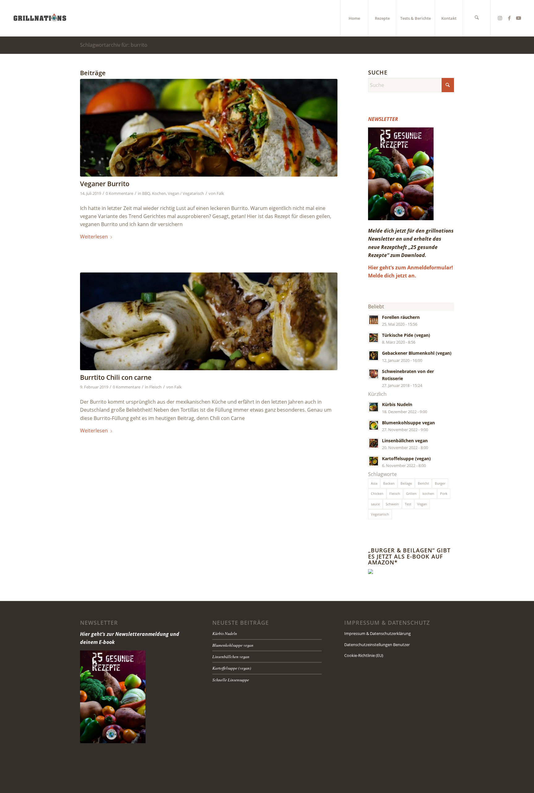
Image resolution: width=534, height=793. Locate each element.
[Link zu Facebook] (509, 18)
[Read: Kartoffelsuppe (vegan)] (373, 461)
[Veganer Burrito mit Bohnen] (208, 128)
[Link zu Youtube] (518, 18)
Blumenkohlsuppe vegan (408, 423)
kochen (428, 493)
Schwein (392, 504)
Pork (443, 493)
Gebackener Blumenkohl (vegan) (416, 353)
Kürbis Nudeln (397, 404)
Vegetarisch (380, 514)
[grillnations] (40, 18)
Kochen (159, 193)
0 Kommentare (119, 193)
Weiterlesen (94, 236)
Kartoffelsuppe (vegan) (406, 458)
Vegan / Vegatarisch (186, 193)
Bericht (423, 483)
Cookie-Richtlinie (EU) (363, 655)
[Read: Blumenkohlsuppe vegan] (373, 425)
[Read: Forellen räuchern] (373, 319)
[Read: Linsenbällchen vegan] (373, 443)
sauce (375, 504)
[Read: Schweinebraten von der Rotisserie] (373, 373)
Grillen (411, 493)
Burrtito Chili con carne (115, 377)
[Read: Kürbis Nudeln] (373, 407)
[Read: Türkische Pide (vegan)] (373, 337)
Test (408, 504)
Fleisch (155, 387)
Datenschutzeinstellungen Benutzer (377, 644)
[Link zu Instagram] (500, 18)
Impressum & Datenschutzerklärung (377, 633)
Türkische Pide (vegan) (406, 335)
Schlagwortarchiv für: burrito (113, 44)
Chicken (377, 493)
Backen (389, 483)
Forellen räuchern (401, 317)
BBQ (146, 193)
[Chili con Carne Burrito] (208, 321)
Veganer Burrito (104, 183)
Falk (220, 193)
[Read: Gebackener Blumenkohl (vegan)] (373, 355)
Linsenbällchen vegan (405, 441)
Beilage (406, 483)
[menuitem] (354, 18)
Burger (440, 483)
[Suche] (476, 18)
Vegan (422, 504)
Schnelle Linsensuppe (230, 680)
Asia (374, 483)
